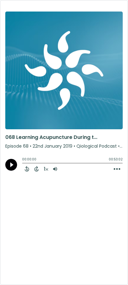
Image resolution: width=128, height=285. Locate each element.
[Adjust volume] (55, 169)
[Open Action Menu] (117, 169)
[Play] (11, 165)
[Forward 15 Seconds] (36, 169)
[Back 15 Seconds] (27, 169)
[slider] (23, 164)
